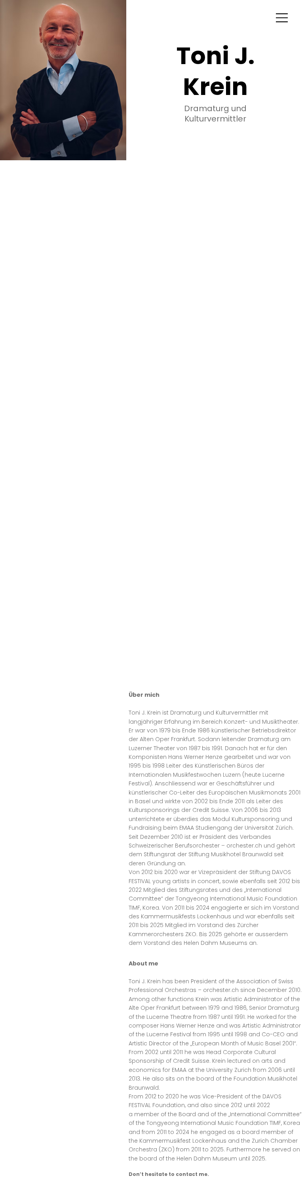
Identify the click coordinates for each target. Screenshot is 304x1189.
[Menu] (282, 18)
